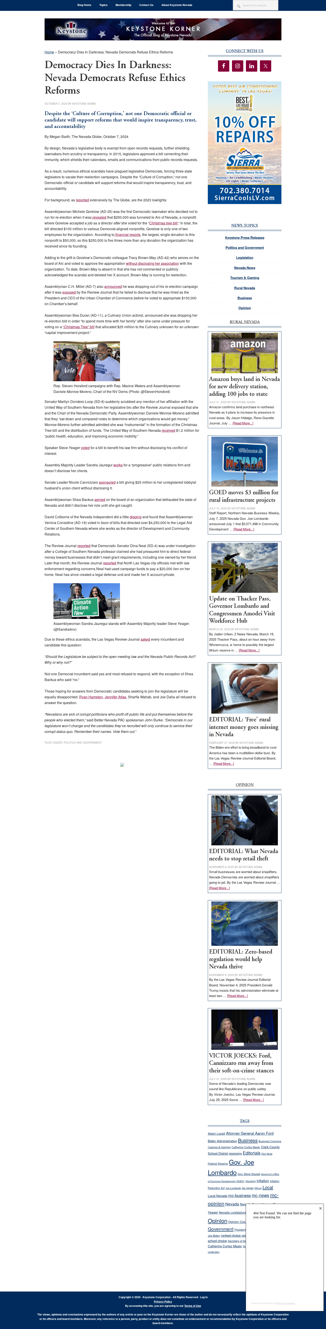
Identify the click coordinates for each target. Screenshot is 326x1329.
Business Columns (270, 1141)
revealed (99, 217)
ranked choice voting (235, 1235)
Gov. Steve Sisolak (249, 1174)
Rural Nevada (244, 287)
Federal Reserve (218, 1163)
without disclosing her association (152, 263)
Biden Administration (222, 1141)
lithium (258, 1188)
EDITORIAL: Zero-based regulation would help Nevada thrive (240, 959)
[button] (244, 142)
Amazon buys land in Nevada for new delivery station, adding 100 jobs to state (244, 387)
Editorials (252, 1153)
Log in (204, 1297)
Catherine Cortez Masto (246, 1147)
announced (113, 286)
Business (245, 297)
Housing (250, 1181)
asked (145, 639)
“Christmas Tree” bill (78, 326)
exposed (69, 292)
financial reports (127, 234)
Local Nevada (217, 1195)
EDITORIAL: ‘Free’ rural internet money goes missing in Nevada (243, 727)
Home (49, 52)
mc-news (260, 1195)
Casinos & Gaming (219, 1147)
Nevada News (244, 267)
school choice (217, 1240)
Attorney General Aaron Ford (249, 1133)
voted (85, 447)
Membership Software (285, 1303)
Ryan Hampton (91, 696)
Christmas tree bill (163, 223)
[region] (244, 142)
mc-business (239, 1195)
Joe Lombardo (233, 1188)
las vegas (247, 1188)
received (168, 430)
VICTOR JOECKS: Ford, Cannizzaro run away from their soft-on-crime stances (241, 1063)
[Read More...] (243, 423)
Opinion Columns (240, 1221)
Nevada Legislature (232, 1212)
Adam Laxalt (216, 1133)
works (118, 464)
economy (235, 1153)
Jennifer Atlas (115, 696)
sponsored (107, 482)
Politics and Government (83, 742)
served (99, 499)
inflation (263, 1180)
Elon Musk (266, 1153)
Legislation (244, 257)
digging (135, 516)
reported (82, 199)
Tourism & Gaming (244, 277)
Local (268, 1187)
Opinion (244, 307)
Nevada (232, 1204)
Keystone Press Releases (244, 237)
